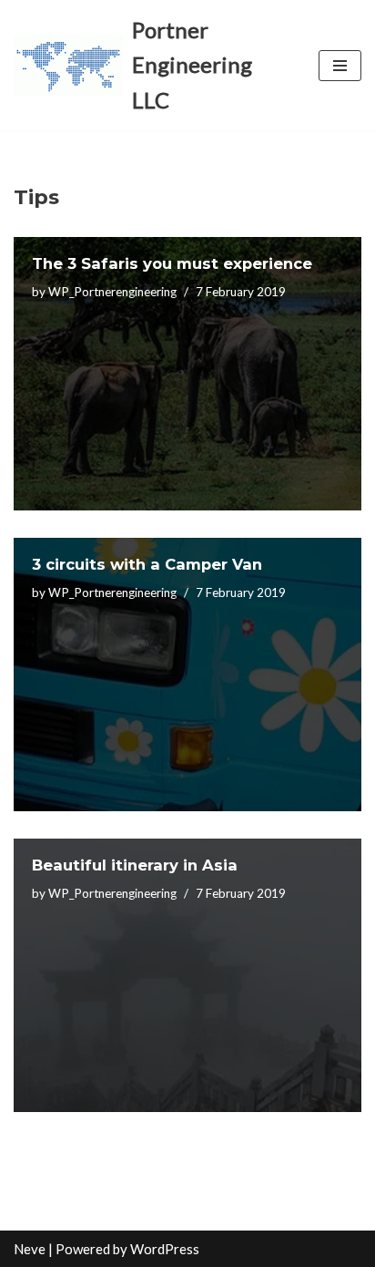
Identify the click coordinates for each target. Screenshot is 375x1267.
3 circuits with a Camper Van (147, 564)
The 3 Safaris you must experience (172, 263)
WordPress (164, 1249)
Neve (30, 1249)
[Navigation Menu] (340, 65)
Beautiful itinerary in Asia (135, 865)
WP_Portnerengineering (112, 291)
